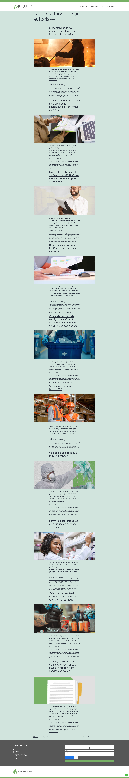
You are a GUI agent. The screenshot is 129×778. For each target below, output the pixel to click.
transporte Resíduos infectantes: (57, 96)
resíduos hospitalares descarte (55, 93)
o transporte (73, 305)
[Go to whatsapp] (126, 775)
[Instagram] (15, 758)
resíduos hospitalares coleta (71, 92)
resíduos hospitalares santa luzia (64, 95)
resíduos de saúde (64, 89)
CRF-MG (62, 581)
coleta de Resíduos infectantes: (73, 87)
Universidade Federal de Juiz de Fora (70, 96)
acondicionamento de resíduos (60, 85)
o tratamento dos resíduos (65, 235)
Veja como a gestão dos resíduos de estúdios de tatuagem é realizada (63, 596)
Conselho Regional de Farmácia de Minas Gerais (69, 510)
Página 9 (45, 737)
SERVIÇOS (86, 6)
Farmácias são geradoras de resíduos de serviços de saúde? (63, 524)
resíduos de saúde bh (53, 91)
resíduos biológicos (64, 443)
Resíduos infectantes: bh (63, 447)
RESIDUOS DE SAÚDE (94, 6)
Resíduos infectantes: (75, 239)
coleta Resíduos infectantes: (54, 88)
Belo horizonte (74, 85)
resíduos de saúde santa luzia (63, 91)
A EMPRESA (82, 6)
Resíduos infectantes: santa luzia (55, 241)
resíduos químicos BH (71, 656)
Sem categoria (60, 84)
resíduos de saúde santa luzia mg (73, 308)
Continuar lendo (53, 80)
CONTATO (113, 6)
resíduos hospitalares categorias (59, 92)
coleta (54, 87)
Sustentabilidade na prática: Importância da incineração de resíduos (62, 31)
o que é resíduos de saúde (65, 305)
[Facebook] (14, 758)
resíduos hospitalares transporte (68, 588)
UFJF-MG (56, 732)
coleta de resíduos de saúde (61, 87)
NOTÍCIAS (108, 6)
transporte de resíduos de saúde (66, 311)
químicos (58, 89)
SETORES (102, 6)
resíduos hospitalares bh (69, 514)
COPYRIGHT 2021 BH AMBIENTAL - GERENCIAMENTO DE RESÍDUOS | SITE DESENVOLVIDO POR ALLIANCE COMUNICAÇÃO (95, 771)
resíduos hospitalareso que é (64, 515)
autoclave (69, 85)
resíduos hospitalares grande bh (66, 446)
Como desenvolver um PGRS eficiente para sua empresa (63, 248)
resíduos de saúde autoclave (73, 89)
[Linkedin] (115, 1)
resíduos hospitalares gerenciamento (68, 93)
